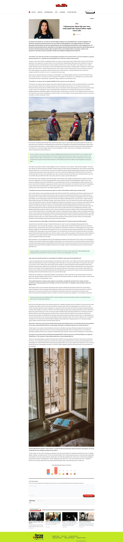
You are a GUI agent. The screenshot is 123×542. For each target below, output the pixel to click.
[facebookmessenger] (92, 18)
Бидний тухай (55, 536)
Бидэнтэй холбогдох (69, 537)
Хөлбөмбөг (62, 12)
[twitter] (93, 18)
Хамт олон (64, 536)
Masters (34, 12)
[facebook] (90, 18)
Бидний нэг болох (81, 537)
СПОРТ (56, 12)
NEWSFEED (40, 12)
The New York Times (71, 12)
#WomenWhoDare (48, 12)
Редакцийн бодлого (57, 537)
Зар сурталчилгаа (73, 536)
